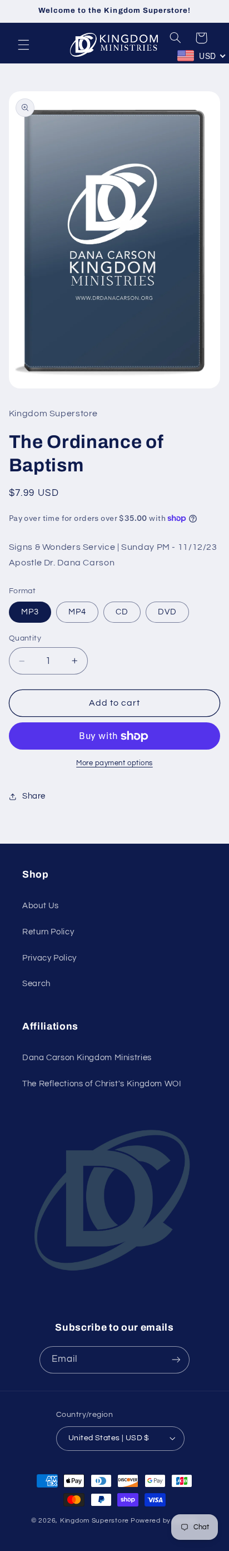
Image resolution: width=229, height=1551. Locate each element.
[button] (23, 44)
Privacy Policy (49, 958)
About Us (40, 906)
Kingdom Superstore (94, 1521)
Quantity (25, 638)
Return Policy (48, 932)
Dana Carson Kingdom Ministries (87, 1057)
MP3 (30, 612)
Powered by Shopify (164, 1521)
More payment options (114, 763)
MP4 (77, 612)
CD (122, 612)
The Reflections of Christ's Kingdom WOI (102, 1084)
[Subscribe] (176, 1359)
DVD (167, 612)
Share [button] (34, 796)
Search (36, 983)
